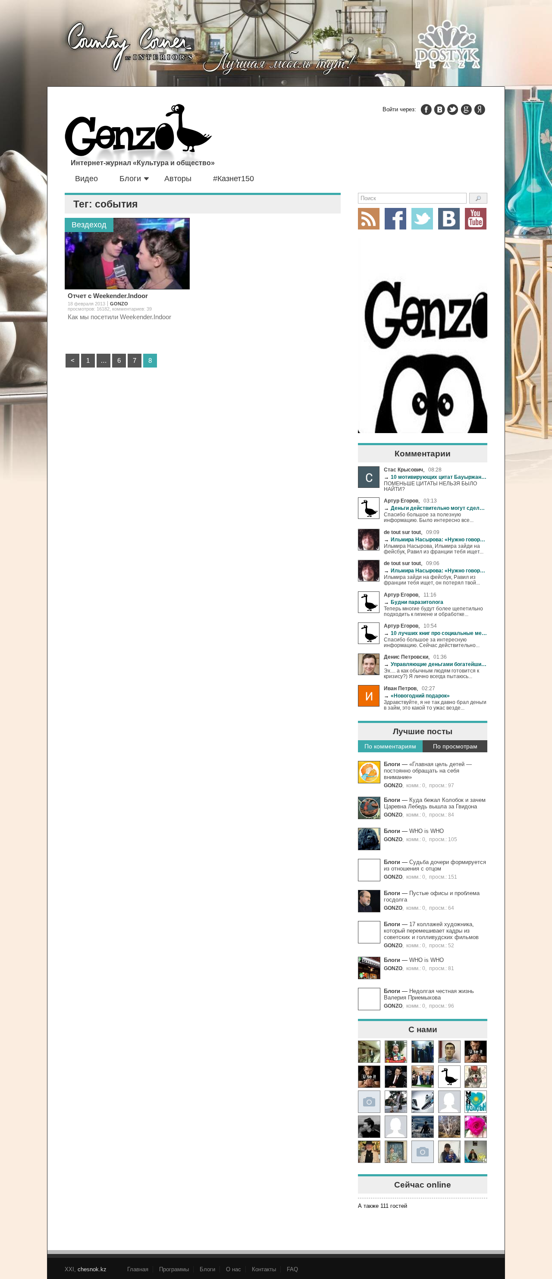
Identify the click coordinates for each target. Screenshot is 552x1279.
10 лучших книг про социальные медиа (435, 633)
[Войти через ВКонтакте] (439, 109)
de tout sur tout (402, 532)
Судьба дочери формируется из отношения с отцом (435, 865)
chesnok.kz (92, 1269)
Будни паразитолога (413, 602)
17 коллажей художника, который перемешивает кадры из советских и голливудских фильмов (431, 930)
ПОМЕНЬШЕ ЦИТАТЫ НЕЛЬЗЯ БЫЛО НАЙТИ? (430, 486)
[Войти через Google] (466, 109)
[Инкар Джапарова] (396, 1101)
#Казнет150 (233, 178)
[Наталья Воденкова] (449, 1127)
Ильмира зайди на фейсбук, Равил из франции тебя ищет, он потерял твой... (432, 579)
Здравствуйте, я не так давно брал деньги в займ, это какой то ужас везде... (435, 704)
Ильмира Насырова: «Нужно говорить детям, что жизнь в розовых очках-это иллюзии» (435, 539)
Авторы (177, 178)
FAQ (292, 1269)
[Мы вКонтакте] (449, 218)
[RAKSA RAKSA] (449, 1076)
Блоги (130, 178)
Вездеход (89, 224)
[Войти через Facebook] (426, 109)
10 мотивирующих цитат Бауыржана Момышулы (435, 477)
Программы (174, 1269)
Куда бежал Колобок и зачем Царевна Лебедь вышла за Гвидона (435, 803)
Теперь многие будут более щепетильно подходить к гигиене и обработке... (433, 611)
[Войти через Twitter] (452, 109)
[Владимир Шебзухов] (369, 1152)
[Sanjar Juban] (422, 1101)
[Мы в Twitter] (422, 218)
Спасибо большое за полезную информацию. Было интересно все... (429, 517)
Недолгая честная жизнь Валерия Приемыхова (429, 994)
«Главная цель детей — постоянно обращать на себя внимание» (428, 770)
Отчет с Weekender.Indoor (108, 295)
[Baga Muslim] (422, 1076)
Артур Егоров (401, 500)
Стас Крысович (403, 469)
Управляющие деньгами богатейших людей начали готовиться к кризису (435, 664)
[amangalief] (475, 1051)
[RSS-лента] (369, 218)
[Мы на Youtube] (475, 218)
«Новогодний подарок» (417, 695)
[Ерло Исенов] (475, 1101)
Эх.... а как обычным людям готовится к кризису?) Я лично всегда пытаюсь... (431, 673)
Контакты (264, 1269)
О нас (233, 1269)
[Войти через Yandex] (479, 109)
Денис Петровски (406, 657)
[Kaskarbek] (422, 1152)
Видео (86, 178)
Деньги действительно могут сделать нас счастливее (435, 508)
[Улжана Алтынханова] (369, 1127)
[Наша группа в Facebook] (395, 218)
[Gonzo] (138, 137)
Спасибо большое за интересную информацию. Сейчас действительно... (432, 642)
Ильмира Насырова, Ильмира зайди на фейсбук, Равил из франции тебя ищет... (433, 548)
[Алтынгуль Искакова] (449, 1152)
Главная (137, 1269)
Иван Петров (400, 688)
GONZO (393, 785)
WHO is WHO (426, 831)
